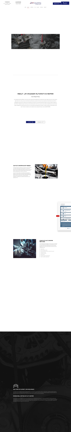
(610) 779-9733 (57, 3)
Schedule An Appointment (65, 3)
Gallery (38, 7)
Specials (41, 7)
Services (32, 7)
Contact (45, 7)
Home (25, 7)
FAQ (35, 7)
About (28, 7)
